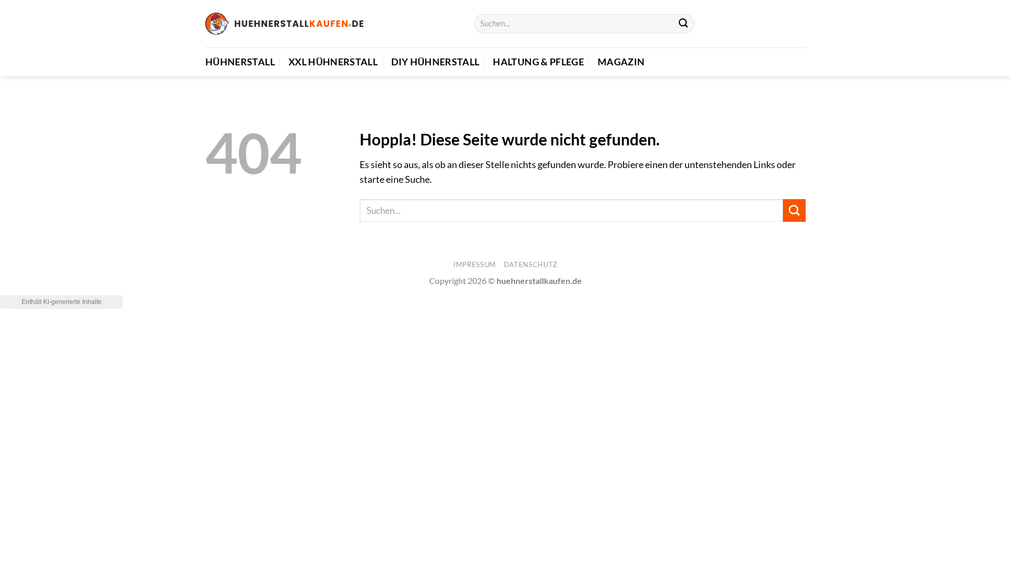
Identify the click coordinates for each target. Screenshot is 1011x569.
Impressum (474, 264)
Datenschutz (531, 264)
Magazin (621, 61)
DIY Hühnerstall (435, 61)
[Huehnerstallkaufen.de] (284, 23)
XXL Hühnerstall (333, 61)
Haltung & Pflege (538, 61)
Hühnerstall (240, 61)
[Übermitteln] (683, 24)
